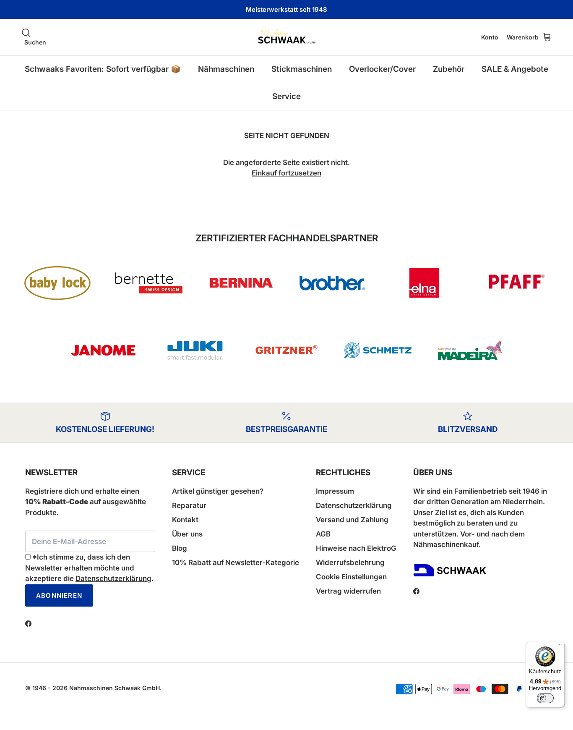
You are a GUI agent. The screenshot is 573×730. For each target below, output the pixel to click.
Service (286, 96)
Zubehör (448, 69)
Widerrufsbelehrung (350, 562)
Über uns (187, 534)
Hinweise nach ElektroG (356, 548)
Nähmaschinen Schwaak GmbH (114, 687)
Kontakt (185, 519)
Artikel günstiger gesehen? (217, 491)
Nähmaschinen (226, 69)
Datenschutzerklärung (113, 578)
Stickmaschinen (301, 69)
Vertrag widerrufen (348, 591)
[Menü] (560, 647)
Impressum (335, 491)
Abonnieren (59, 595)
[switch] (545, 698)
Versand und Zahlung (352, 519)
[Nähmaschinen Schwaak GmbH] (286, 37)
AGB (323, 534)
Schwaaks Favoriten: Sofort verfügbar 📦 (103, 69)
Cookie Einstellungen (351, 577)
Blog (179, 548)
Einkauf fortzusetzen (286, 173)
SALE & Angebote (515, 69)
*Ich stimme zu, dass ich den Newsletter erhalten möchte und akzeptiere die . (89, 568)
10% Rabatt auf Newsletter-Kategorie (235, 562)
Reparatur (189, 505)
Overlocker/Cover (382, 69)
